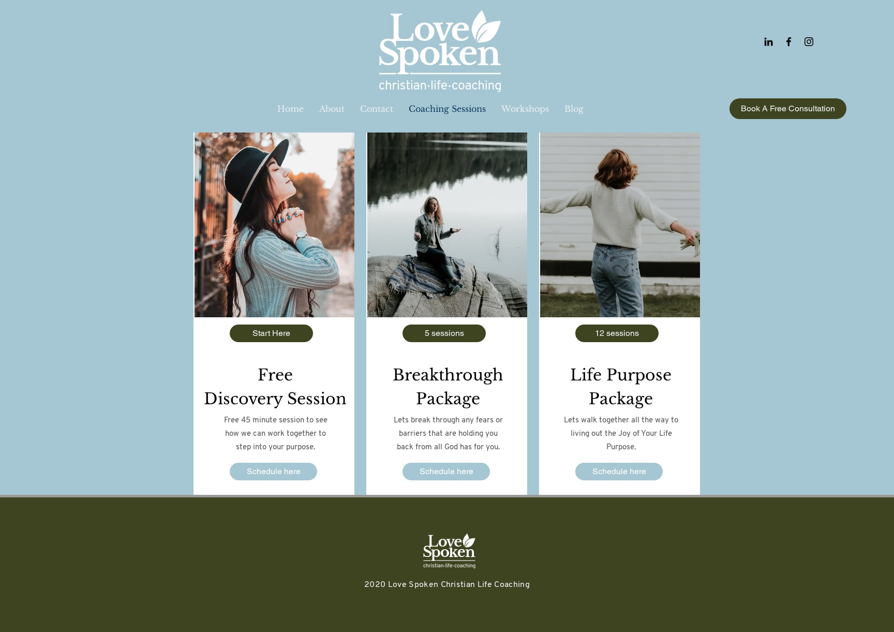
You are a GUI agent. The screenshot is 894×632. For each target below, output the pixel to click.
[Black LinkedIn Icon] (768, 42)
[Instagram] (809, 42)
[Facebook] (789, 42)
